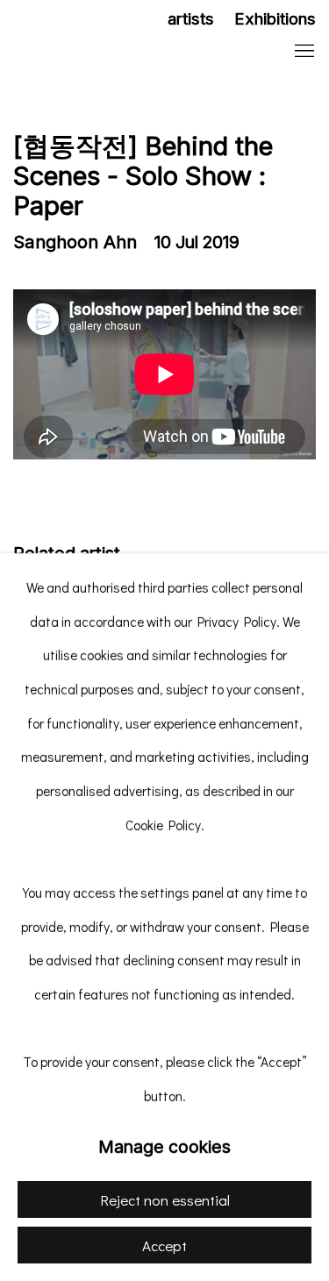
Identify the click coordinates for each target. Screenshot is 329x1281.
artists (191, 19)
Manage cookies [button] (164, 1146)
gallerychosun (127, 52)
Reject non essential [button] (165, 1200)
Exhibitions (275, 19)
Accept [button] (164, 1245)
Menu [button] (303, 52)
